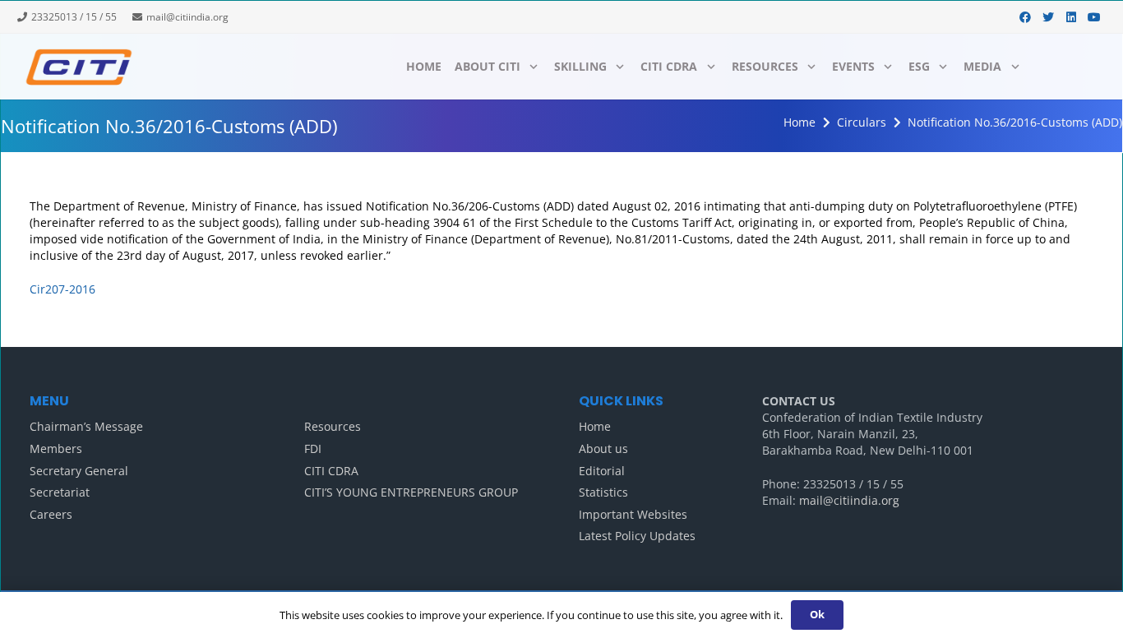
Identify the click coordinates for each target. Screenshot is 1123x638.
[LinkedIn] (1071, 17)
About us (603, 448)
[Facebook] (1025, 17)
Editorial (602, 470)
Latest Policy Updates (637, 535)
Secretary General (79, 470)
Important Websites (633, 514)
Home (595, 426)
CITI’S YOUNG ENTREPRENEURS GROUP (411, 492)
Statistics (603, 492)
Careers (51, 514)
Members (56, 448)
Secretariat (60, 492)
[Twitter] (1048, 17)
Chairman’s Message (86, 426)
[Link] (78, 66)
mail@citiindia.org (849, 500)
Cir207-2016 (62, 289)
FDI (312, 448)
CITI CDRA (331, 470)
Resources (332, 426)
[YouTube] (1094, 17)
